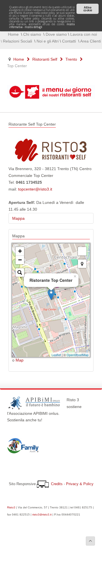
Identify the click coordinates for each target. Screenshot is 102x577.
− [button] (20, 259)
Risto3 (11, 507)
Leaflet (56, 354)
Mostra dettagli (33, 27)
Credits (57, 484)
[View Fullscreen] (82, 251)
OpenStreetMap (77, 354)
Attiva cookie (87, 8)
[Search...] (20, 272)
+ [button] (20, 251)
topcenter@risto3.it (35, 189)
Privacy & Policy (80, 484)
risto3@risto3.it (42, 514)
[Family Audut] (23, 452)
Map (20, 360)
